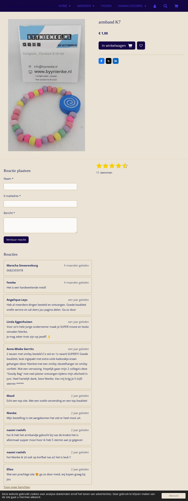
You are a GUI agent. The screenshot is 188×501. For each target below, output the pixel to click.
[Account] (154, 6)
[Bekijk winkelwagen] (176, 6)
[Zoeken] (165, 6)
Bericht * (9, 213)
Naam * (8, 178)
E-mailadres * (12, 196)
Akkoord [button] (173, 495)
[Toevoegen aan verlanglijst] (141, 45)
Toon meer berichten (17, 487)
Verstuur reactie (16, 239)
